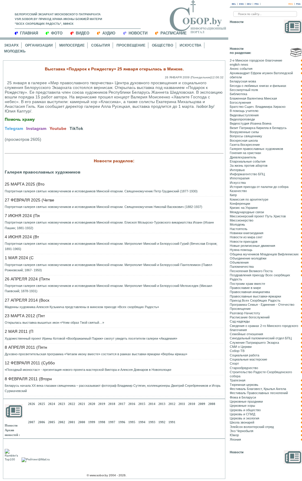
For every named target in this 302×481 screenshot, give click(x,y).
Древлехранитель (243, 157)
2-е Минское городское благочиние (256, 60)
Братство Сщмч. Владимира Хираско (257, 106)
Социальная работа (244, 355)
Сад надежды (240, 321)
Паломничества (242, 266)
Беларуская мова (243, 81)
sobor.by (205, 106)
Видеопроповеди (242, 119)
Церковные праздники (246, 401)
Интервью (237, 170)
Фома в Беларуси (243, 397)
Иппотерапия (240, 178)
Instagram (36, 128)
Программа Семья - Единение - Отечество (262, 304)
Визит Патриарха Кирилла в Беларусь (258, 128)
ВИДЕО (82, 33)
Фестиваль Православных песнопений (259, 393)
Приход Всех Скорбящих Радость (255, 300)
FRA (257, 4)
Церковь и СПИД (242, 414)
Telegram (14, 128)
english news (239, 64)
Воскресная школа (244, 140)
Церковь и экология (244, 418)
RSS (290, 4)
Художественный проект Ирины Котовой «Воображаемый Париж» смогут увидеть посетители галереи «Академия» (91, 338)
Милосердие (72, 45)
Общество (162, 45)
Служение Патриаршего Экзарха (254, 342)
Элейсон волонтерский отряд (252, 427)
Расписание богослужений (250, 317)
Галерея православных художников (43, 172)
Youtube (58, 128)
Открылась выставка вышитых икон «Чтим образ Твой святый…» (54, 322)
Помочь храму (20, 119)
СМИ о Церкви (241, 346)
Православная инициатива (250, 292)
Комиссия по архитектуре (249, 199)
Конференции (240, 203)
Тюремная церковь (244, 384)
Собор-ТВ (237, 351)
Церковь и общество (245, 410)
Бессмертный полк (244, 90)
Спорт (234, 363)
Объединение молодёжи (248, 258)
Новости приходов (243, 241)
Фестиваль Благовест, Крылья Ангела (258, 389)
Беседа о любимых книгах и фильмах (258, 85)
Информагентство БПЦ (247, 174)
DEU (249, 4)
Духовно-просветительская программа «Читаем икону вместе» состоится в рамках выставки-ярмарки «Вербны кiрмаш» (96, 354)
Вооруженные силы (244, 132)
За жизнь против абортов (248, 165)
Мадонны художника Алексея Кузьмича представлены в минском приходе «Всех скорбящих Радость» (82, 307)
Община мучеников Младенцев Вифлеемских (264, 254)
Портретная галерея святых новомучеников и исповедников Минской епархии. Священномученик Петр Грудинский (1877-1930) (101, 191)
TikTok (76, 128)
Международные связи (247, 212)
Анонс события (241, 68)
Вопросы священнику (246, 136)
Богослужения (240, 102)
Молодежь (15, 51)
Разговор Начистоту (245, 313)
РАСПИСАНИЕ (173, 33)
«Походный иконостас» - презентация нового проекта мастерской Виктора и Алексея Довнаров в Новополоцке (88, 369)
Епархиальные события (247, 161)
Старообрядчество (244, 368)
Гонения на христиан (245, 153)
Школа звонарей (242, 422)
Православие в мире (245, 288)
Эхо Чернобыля (241, 431)
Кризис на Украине (244, 207)
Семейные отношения (246, 334)
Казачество (238, 191)
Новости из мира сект (246, 237)
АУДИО (108, 33)
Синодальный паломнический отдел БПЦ (261, 338)
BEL (234, 4)
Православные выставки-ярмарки (255, 296)
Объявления (239, 262)
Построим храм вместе (247, 283)
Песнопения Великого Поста (251, 271)
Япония (235, 439)
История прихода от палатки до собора (259, 187)
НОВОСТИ (138, 33)
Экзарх (11, 45)
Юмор (234, 435)
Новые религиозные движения (252, 245)
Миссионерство (241, 220)
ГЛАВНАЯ (29, 33)
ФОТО (57, 33)
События (100, 45)
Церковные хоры (242, 405)
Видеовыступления (244, 115)
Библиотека (238, 94)
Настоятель (238, 229)
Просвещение (130, 45)
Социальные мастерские (248, 359)
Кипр (233, 195)
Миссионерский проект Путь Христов (258, 216)
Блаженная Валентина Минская (253, 98)
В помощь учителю (244, 111)
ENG (241, 4)
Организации (39, 45)
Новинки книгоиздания (246, 233)
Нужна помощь (241, 250)
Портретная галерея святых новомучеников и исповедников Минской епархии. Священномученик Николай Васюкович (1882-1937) (103, 207)
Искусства (190, 45)
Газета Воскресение (245, 144)
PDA (298, 4)
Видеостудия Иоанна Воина (250, 123)
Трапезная (237, 380)
